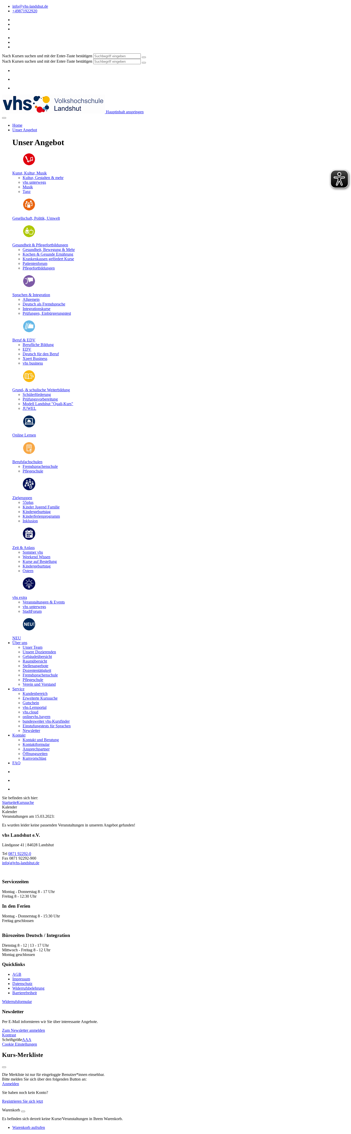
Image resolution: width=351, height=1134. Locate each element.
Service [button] (18, 689)
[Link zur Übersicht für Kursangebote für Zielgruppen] (29, 489)
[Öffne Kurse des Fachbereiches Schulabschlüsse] (29, 453)
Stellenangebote (35, 666)
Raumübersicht (35, 661)
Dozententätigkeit (37, 670)
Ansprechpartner (36, 749)
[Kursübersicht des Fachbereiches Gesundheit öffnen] (29, 236)
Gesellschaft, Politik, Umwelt (36, 218)
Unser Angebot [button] (24, 130)
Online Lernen (24, 435)
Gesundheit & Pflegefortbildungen (40, 245)
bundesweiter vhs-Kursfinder (46, 721)
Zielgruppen (22, 498)
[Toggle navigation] (4, 118)
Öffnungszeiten (35, 753)
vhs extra (19, 597)
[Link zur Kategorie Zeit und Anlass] (29, 539)
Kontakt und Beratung (41, 740)
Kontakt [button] (18, 735)
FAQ (16, 763)
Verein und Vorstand (39, 684)
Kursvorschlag (34, 758)
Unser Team (32, 647)
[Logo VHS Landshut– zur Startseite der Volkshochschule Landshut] (53, 112)
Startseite (9, 802)
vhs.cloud (30, 712)
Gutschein (31, 703)
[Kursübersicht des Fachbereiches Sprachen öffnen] (29, 286)
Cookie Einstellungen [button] (19, 1044)
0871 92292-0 (19, 853)
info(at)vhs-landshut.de (20, 863)
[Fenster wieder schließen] (4, 1067)
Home (17, 125)
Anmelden (10, 1084)
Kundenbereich (35, 693)
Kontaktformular (36, 744)
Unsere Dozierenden (39, 652)
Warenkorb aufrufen (28, 1127)
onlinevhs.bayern (36, 716)
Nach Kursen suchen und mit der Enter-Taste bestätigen (47, 56)
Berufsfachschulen (27, 462)
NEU (16, 638)
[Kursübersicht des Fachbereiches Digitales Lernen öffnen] (29, 426)
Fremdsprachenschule (40, 675)
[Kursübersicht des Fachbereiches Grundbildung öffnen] (29, 381)
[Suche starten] (144, 57)
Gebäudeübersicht (37, 656)
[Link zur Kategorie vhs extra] (29, 589)
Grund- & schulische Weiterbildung (41, 390)
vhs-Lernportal (35, 707)
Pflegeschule (33, 679)
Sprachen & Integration (31, 295)
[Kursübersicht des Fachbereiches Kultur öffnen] (29, 164)
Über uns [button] (19, 642)
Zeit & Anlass (23, 547)
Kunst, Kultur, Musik (29, 173)
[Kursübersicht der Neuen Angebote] (29, 629)
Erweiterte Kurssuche (40, 698)
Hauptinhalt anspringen (124, 112)
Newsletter (31, 730)
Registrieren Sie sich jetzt (22, 1101)
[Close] (23, 1111)
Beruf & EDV (23, 340)
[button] (17, 1001)
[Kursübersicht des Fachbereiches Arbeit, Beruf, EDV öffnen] (29, 331)
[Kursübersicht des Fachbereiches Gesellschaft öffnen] (29, 209)
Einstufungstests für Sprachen (47, 726)
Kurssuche (25, 802)
